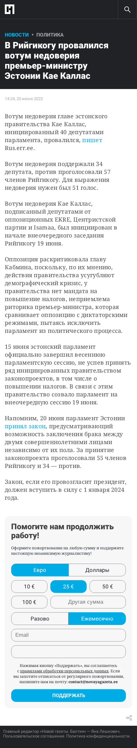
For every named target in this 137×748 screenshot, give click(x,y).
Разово (40, 618)
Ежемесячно (97, 618)
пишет (92, 140)
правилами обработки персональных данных (64, 671)
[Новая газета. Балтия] (11, 9)
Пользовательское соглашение (33, 736)
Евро (39, 570)
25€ (68, 586)
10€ (29, 586)
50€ (107, 586)
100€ (29, 602)
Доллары (97, 570)
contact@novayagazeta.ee (93, 681)
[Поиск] (127, 9)
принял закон (25, 426)
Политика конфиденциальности (98, 736)
